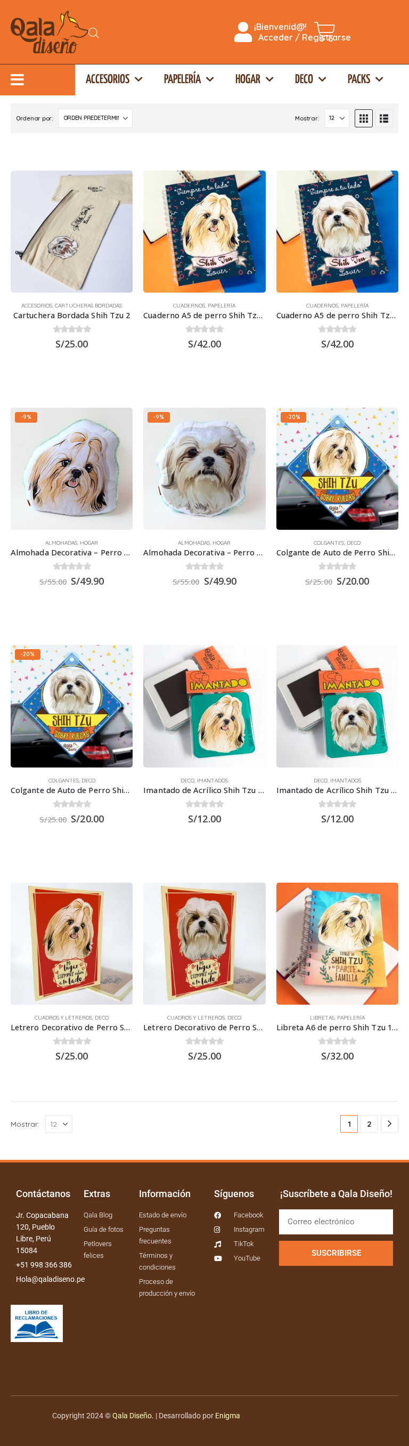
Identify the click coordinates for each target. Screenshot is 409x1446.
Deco (304, 80)
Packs (359, 80)
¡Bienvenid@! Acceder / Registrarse (301, 32)
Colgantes (329, 542)
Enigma (227, 1415)
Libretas (322, 1017)
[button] (364, 118)
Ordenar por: (34, 118)
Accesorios (107, 80)
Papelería (182, 80)
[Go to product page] (72, 232)
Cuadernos (189, 305)
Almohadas (61, 542)
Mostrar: (307, 118)
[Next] (389, 1124)
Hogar (247, 80)
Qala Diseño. (133, 1415)
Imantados (212, 780)
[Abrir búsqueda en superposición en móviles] (93, 32)
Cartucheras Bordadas (88, 305)
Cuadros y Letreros (63, 1017)
